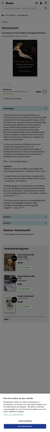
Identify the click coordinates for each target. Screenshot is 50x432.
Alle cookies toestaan (25, 426)
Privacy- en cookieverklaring (13, 414)
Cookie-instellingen (25, 421)
